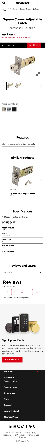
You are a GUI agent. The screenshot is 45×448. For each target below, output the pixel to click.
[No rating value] (8, 34)
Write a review (8, 37)
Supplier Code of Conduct (14, 435)
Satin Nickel (9, 104)
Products (13, 9)
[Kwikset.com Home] (22, 3)
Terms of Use (33, 435)
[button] (34, 45)
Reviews (7, 272)
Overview (9, 45)
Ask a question (23, 37)
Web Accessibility (13, 433)
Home (4, 9)
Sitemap (22, 437)
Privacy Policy (30, 433)
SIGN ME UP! (12, 360)
